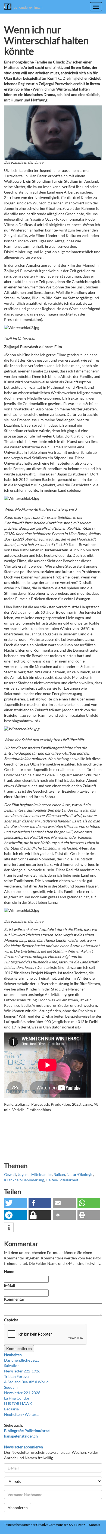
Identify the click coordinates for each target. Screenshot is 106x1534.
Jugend (24, 1174)
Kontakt (94, 1525)
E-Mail (9, 1285)
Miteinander (41, 1174)
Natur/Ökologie (80, 1174)
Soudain (11, 1387)
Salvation (12, 1365)
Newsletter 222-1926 (22, 1371)
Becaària (11, 1409)
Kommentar (14, 1299)
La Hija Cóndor (17, 1398)
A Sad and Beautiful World (26, 1381)
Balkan (59, 1174)
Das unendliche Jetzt (21, 1360)
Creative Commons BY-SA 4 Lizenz (60, 1525)
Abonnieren (18, 1507)
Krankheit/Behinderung (24, 1180)
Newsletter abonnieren (23, 1447)
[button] (15, 1203)
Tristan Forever (17, 1376)
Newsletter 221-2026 (22, 1392)
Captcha (11, 1319)
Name (9, 1271)
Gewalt (10, 1174)
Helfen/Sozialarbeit (62, 1180)
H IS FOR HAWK (18, 1403)
